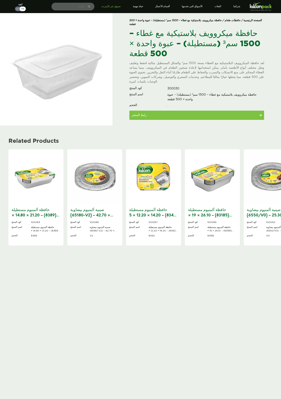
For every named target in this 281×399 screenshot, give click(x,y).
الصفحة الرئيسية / (251, 20)
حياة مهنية (138, 6)
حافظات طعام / (232, 20)
